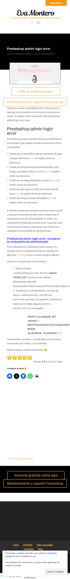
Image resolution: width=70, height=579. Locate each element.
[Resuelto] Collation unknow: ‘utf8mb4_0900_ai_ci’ (28, 439)
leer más (14, 397)
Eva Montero (17, 53)
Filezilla (20, 255)
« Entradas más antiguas (20, 458)
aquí (32, 158)
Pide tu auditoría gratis (36, 91)
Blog (40, 549)
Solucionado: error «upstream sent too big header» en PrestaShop (33, 392)
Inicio (16, 545)
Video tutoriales (45, 545)
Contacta (29, 549)
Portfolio (27, 545)
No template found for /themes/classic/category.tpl (27, 416)
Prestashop (48, 53)
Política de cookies (30, 565)
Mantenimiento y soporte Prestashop (35, 102)
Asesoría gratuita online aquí (36, 475)
